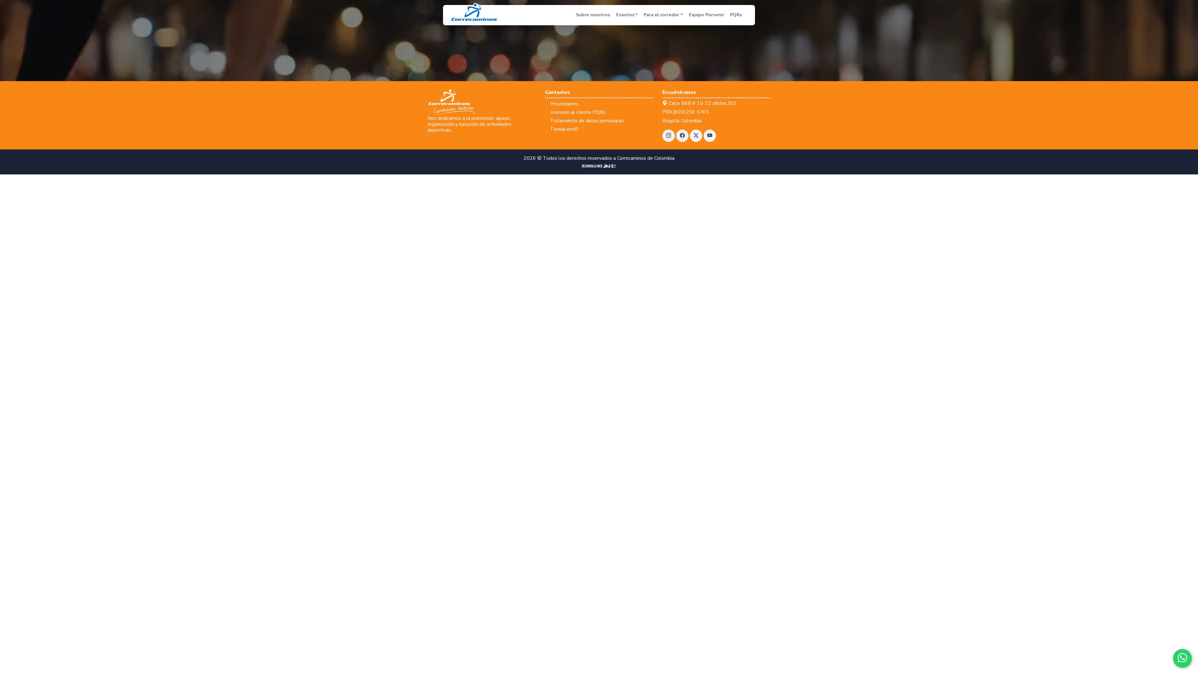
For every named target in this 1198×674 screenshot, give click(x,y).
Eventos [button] (625, 15)
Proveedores (564, 103)
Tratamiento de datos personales (587, 120)
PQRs (736, 15)
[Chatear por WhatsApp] (1182, 658)
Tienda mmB (564, 129)
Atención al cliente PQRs (578, 112)
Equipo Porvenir (706, 15)
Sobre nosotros (593, 15)
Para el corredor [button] (661, 15)
